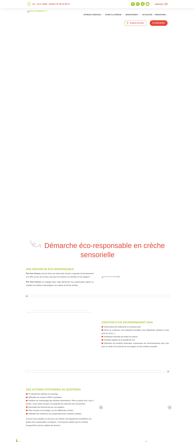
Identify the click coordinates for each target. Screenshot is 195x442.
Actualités (147, 15)
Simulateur (137, 23)
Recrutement (132, 15)
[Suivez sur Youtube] (148, 4)
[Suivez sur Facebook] (133, 4)
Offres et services (92, 15)
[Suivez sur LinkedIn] (143, 4)
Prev (101, 407)
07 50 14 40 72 (63, 4)
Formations (160, 15)
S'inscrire (158, 23)
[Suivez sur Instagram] (138, 4)
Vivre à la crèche (113, 15)
